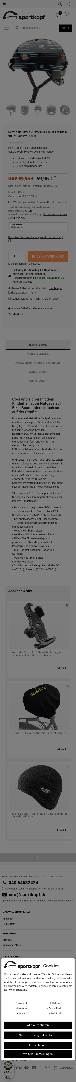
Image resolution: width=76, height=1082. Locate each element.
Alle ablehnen (38, 1045)
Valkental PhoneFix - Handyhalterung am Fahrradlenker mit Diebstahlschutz (37, 653)
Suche (66, 28)
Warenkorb (8, 945)
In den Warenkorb (48, 256)
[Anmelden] (69, 4)
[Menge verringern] (22, 259)
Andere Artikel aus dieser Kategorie (31, 308)
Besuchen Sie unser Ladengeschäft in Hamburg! (35, 237)
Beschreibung (38, 344)
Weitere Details (38, 353)
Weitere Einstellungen (38, 1054)
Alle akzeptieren (38, 1025)
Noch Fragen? (38, 380)
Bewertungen (38, 371)
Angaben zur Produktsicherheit (38, 362)
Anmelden (8, 918)
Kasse (19, 945)
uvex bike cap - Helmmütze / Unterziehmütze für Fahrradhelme (39, 815)
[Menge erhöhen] (22, 253)
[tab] (38, 344)
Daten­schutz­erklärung (19, 995)
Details (28, 281)
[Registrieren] (61, 4)
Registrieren (9, 923)
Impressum (41, 995)
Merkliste (17, 314)
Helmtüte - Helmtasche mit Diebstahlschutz (38, 733)
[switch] (8, 1077)
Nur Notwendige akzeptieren (38, 1035)
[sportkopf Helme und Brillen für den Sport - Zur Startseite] (25, 16)
